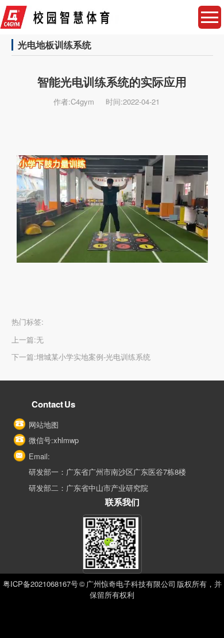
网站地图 (44, 424)
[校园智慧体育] (112, 17)
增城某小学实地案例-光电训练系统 (93, 356)
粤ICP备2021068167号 (40, 583)
